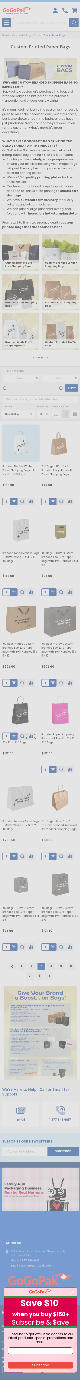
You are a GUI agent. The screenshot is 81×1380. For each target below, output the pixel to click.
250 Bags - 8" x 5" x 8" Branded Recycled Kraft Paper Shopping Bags (56, 470)
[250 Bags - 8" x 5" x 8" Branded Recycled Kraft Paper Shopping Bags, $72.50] (60, 443)
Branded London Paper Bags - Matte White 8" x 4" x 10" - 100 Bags (20, 557)
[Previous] (12, 966)
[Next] (49, 976)
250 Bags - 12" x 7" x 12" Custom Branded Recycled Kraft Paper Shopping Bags (59, 825)
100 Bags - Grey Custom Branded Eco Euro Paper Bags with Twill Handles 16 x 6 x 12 (58, 649)
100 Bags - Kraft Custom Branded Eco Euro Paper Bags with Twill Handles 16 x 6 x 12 (19, 649)
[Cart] (74, 10)
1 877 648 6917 (29, 1260)
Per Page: (43, 406)
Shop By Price (15, 371)
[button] (40, 1189)
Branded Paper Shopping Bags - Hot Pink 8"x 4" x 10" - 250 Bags (59, 738)
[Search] (74, 22)
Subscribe (63, 1151)
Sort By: (7, 406)
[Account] (55, 10)
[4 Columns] (65, 414)
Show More (40, 357)
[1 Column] (56, 414)
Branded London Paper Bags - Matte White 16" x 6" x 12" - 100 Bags (20, 825)
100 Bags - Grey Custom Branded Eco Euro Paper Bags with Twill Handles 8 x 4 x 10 (59, 914)
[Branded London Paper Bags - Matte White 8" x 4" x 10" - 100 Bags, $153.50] (21, 529)
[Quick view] (22, 501)
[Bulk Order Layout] (75, 414)
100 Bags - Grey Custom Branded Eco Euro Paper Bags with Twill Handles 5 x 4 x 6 (20, 914)
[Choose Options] (14, 501)
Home (5, 35)
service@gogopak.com (35, 1265)
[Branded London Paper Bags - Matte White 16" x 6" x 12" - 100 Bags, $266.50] (21, 797)
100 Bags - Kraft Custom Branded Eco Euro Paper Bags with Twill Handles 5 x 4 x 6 (59, 559)
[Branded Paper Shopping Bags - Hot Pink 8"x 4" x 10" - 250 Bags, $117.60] (60, 711)
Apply (72, 388)
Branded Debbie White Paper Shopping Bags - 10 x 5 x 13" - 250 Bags (19, 470)
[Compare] (30, 501)
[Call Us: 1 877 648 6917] (65, 10)
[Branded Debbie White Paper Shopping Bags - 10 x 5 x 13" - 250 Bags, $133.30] (21, 443)
